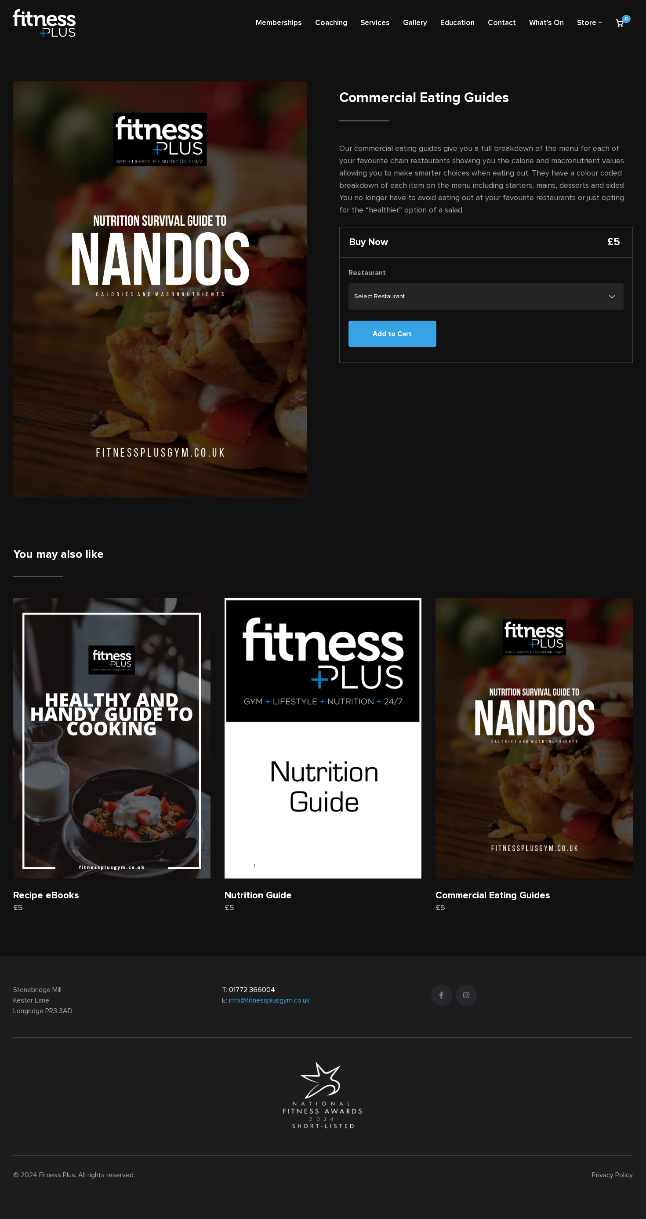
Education (457, 23)
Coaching (331, 23)
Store (589, 23)
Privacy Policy (612, 1175)
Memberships (279, 23)
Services (375, 23)
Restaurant (367, 272)
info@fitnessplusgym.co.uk (269, 1000)
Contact (502, 23)
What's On (546, 23)
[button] (621, 23)
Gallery (415, 23)
